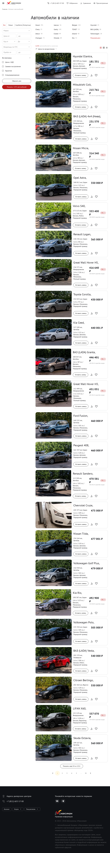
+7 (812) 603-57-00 (15, 801)
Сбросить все (16, 81)
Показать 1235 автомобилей (17, 87)
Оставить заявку (80, 75)
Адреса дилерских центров (19, 796)
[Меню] (3, 3)
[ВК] (57, 801)
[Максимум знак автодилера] (14, 3)
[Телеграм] (63, 801)
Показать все (95, 38)
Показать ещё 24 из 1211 (71, 766)
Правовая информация (64, 817)
